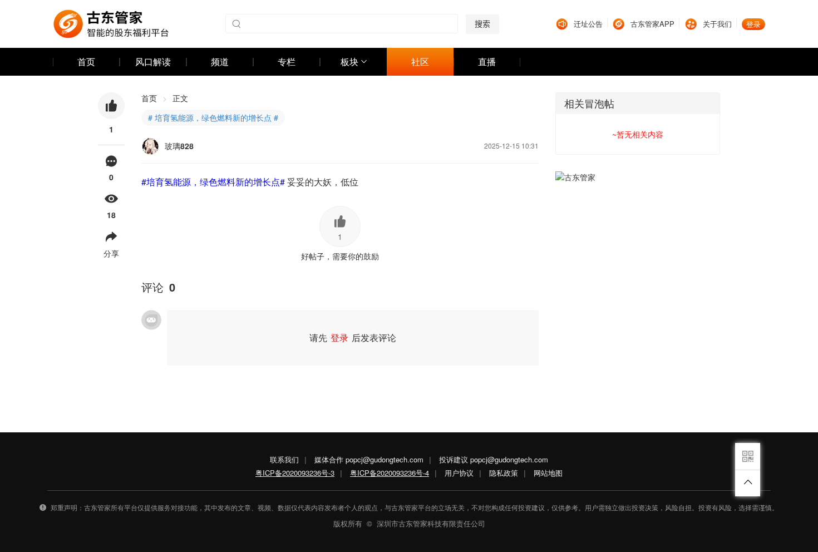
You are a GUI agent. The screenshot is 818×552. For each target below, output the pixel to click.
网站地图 (548, 472)
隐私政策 (503, 472)
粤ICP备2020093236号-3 (294, 472)
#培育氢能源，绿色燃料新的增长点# (213, 181)
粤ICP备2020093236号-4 (389, 472)
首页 (154, 97)
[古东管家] (111, 23)
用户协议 (459, 472)
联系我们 (284, 459)
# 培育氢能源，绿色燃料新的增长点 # (213, 117)
